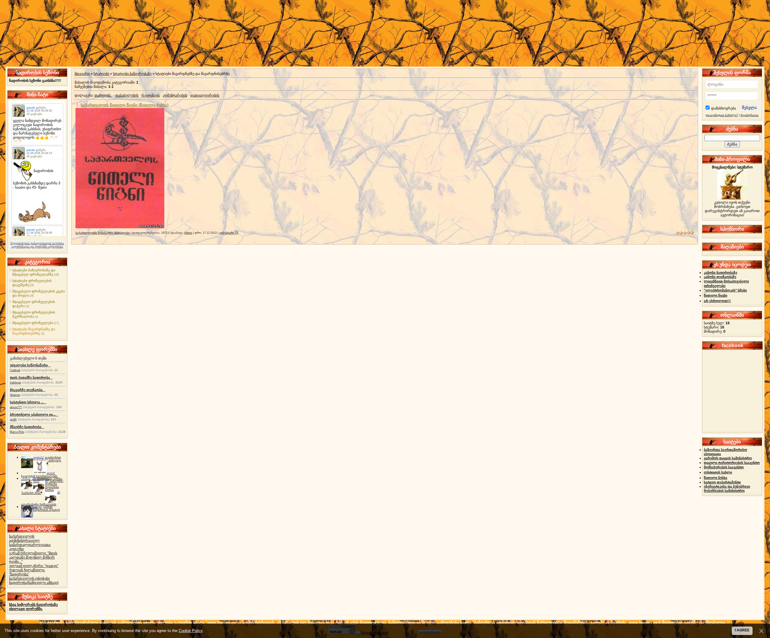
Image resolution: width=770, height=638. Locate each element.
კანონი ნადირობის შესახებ (46, 508)
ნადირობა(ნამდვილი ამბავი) (34, 583)
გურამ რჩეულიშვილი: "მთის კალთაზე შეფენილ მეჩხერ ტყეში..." (33, 557)
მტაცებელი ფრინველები (32, 323)
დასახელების (126, 95)
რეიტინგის (150, 95)
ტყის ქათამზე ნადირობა (31, 377)
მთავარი (82, 74)
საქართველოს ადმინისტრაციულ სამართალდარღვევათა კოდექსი (30, 542)
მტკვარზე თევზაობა (27, 390)
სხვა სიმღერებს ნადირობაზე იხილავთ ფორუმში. (33, 607)
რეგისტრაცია (750, 115)
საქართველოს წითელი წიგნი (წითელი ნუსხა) (124, 105)
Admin (188, 232)
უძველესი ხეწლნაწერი (30, 365)
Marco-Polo (17, 431)
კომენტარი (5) (228, 232)
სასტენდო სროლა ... (28, 402)
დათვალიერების (204, 95)
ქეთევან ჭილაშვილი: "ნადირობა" (27, 572)
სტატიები (101, 74)
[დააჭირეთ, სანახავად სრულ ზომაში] (120, 227)
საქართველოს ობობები (29, 578)
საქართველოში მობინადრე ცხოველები (102, 232)
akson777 (16, 407)
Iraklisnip (15, 382)
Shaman (15, 394)
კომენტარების (175, 95)
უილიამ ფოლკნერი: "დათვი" (33, 566)
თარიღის (102, 95)
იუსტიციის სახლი (718, 472)
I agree (742, 630)
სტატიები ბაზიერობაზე (132, 74)
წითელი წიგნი (715, 295)
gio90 (13, 419)
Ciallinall (15, 370)
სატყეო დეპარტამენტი (722, 482)
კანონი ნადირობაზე (720, 272)
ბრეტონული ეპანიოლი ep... (34, 414)
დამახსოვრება (723, 108)
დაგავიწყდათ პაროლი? (722, 115)
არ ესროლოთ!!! (717, 301)
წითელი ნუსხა (715, 477)
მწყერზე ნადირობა (27, 427)
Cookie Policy (190, 630)
